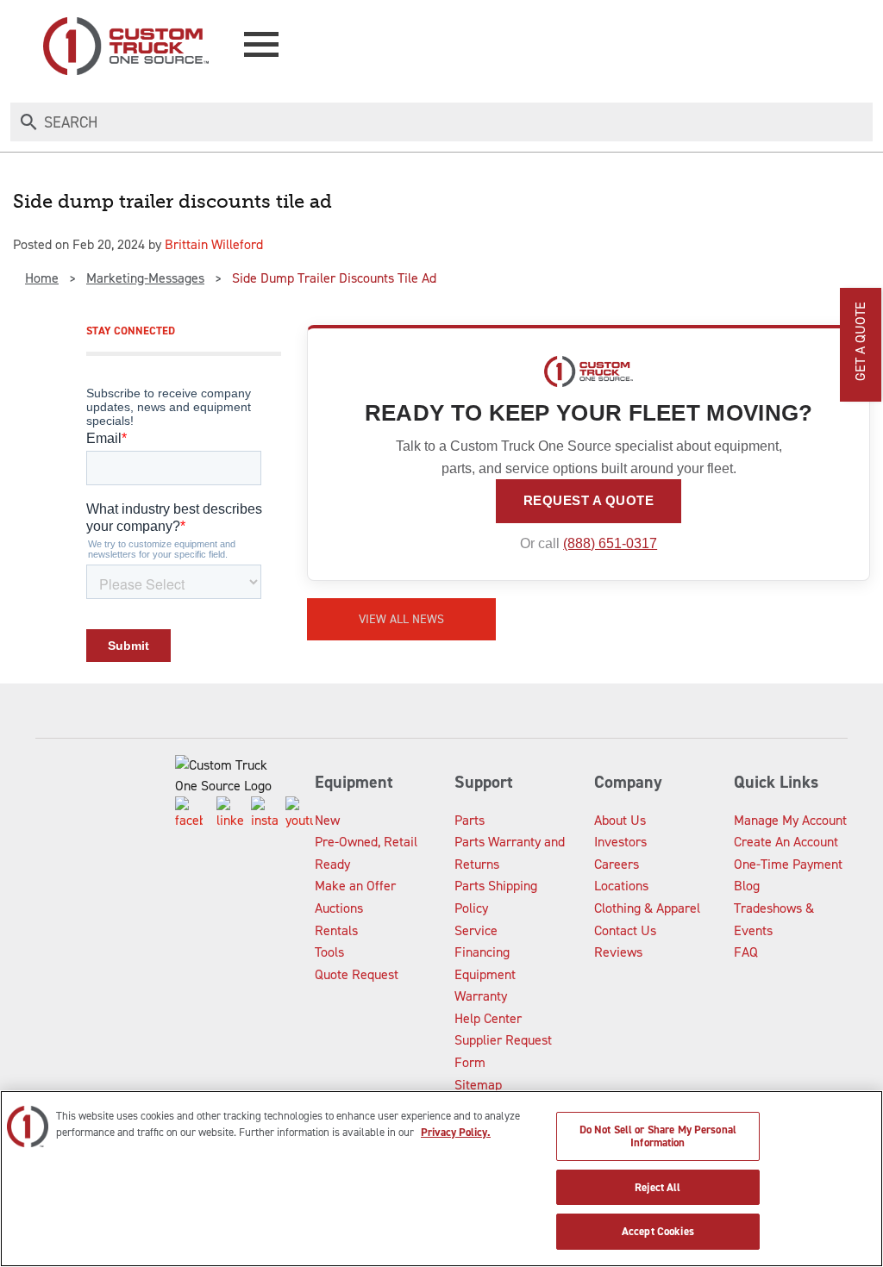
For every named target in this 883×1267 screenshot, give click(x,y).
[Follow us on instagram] (265, 813)
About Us (620, 820)
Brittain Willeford (214, 244)
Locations (621, 886)
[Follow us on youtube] (299, 813)
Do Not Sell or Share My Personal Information (657, 1136)
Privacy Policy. (456, 1132)
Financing (482, 952)
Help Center (488, 1018)
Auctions (339, 908)
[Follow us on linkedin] (230, 813)
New (327, 820)
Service (476, 930)
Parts (469, 820)
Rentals (336, 930)
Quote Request (356, 974)
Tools (329, 952)
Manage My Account (790, 820)
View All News (401, 619)
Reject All (657, 1187)
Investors (620, 842)
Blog (747, 886)
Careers (616, 864)
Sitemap (478, 1085)
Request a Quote (588, 500)
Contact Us (625, 930)
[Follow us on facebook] (189, 813)
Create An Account (786, 842)
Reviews (618, 952)
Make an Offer (355, 886)
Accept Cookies (658, 1231)
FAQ (746, 952)
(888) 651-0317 (610, 543)
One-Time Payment (788, 864)
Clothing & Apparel (647, 908)
